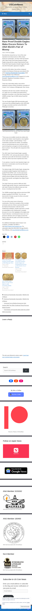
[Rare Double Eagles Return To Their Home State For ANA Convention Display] (8, 277)
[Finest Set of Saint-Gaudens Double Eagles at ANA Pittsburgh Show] (8, 256)
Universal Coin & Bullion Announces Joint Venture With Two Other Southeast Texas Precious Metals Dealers (15, 305)
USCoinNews (16, 4)
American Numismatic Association (15, 73)
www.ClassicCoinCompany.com (13, 226)
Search (5, 367)
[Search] (26, 370)
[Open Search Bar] (29, 14)
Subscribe (8, 597)
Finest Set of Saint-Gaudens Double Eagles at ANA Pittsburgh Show (8, 261)
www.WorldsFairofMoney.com (10, 76)
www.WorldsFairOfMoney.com (20, 230)
